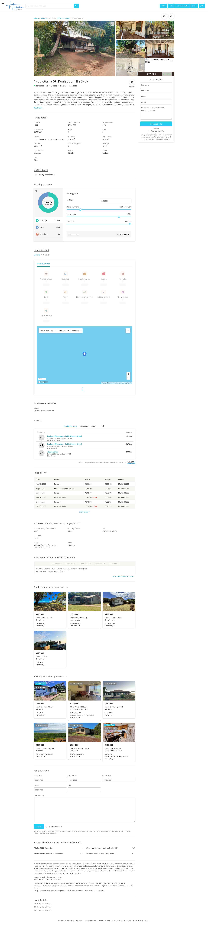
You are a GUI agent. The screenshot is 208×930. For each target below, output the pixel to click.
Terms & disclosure (105, 921)
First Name (38, 775)
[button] (48, 330)
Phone (36, 785)
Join (202, 5)
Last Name (72, 775)
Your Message (39, 795)
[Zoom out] (128, 378)
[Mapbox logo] (42, 382)
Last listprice (71, 200)
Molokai (37, 255)
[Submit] (76, 6)
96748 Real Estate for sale (42, 907)
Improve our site (119, 921)
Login (194, 5)
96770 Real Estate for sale (42, 903)
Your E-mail (106, 775)
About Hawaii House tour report (123, 576)
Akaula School (52, 452)
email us (147, 921)
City (69, 785)
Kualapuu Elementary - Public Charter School (64, 436)
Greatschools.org (102, 462)
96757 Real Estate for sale (42, 910)
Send (39, 826)
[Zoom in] (128, 374)
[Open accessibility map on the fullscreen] (128, 330)
